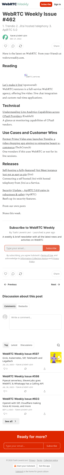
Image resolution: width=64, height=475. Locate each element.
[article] (32, 361)
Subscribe (46, 4)
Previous (12, 284)
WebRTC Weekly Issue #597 (20, 353)
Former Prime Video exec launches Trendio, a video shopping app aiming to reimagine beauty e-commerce (31, 143)
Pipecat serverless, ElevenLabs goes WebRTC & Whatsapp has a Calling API (22, 382)
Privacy (32, 460)
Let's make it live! (12, 85)
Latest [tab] (14, 345)
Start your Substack (26, 466)
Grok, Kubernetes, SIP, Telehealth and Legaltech (22, 359)
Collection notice (51, 460)
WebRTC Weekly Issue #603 (20, 398)
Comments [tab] (9, 306)
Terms (39, 460)
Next (53, 284)
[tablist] (15, 306)
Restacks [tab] (22, 306)
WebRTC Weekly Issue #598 (20, 376)
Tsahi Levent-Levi (18, 36)
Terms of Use (47, 255)
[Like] (5, 46)
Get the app (44, 466)
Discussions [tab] (26, 345)
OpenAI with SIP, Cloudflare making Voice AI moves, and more (21, 404)
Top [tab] (6, 345)
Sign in (57, 4)
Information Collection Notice (34, 258)
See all (9, 421)
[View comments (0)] (13, 46)
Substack (19, 471)
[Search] (58, 345)
